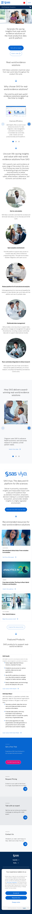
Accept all (16, 893)
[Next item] (29, 124)
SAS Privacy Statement (12, 882)
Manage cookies (16, 902)
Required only (16, 898)
